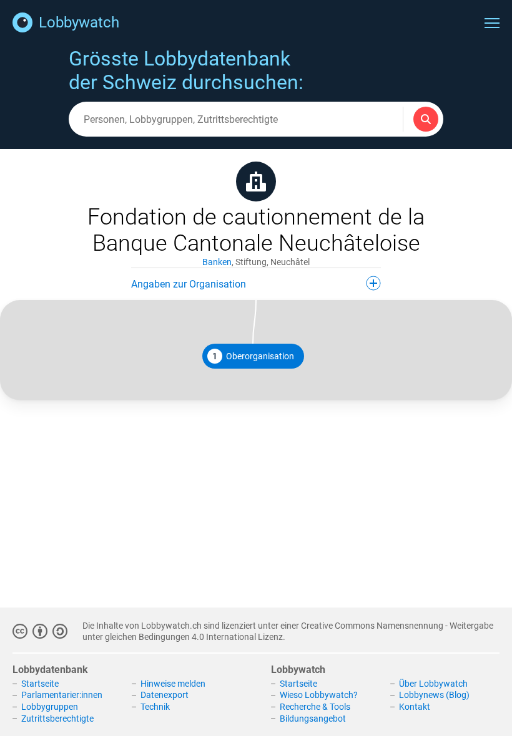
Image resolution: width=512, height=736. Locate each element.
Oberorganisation (253, 356)
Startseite (40, 684)
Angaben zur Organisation (188, 284)
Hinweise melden (172, 684)
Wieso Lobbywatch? (319, 695)
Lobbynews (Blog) (434, 695)
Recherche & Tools (315, 707)
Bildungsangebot (313, 719)
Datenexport (164, 695)
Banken (217, 262)
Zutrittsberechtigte (57, 719)
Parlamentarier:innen (61, 695)
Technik (155, 707)
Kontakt (414, 707)
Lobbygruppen (49, 707)
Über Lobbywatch (433, 684)
